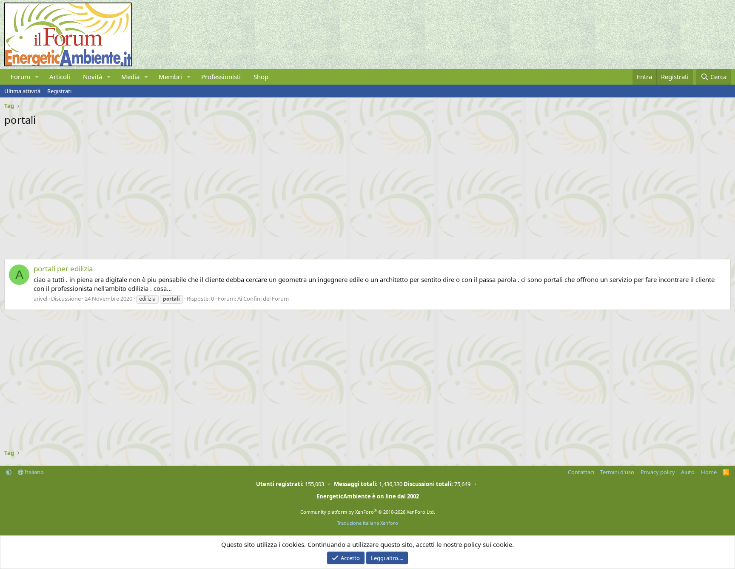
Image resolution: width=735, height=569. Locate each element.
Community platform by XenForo (367, 512)
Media (130, 76)
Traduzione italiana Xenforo (367, 523)
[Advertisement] (259, 190)
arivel (40, 298)
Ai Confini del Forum (263, 298)
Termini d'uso (617, 472)
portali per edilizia (63, 268)
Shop (261, 76)
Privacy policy (658, 472)
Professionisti (221, 76)
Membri (170, 76)
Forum (20, 76)
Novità (92, 76)
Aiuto (688, 472)
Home (709, 472)
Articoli (59, 76)
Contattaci (581, 472)
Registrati (59, 91)
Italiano (33, 472)
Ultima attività (22, 91)
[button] (37, 77)
